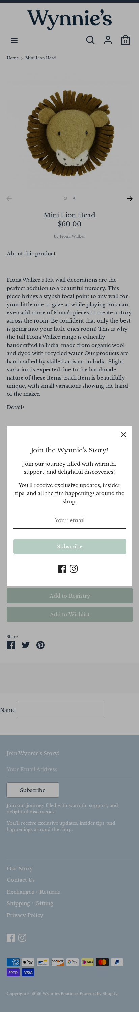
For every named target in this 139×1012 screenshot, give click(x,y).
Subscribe (70, 546)
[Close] (123, 434)
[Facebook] (62, 568)
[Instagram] (74, 568)
